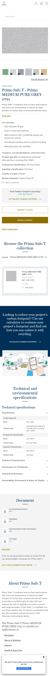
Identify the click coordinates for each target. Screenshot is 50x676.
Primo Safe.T (10, 17)
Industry (8, 645)
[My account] (35, 3)
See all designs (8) (39, 79)
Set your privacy (24, 668)
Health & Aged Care (13, 650)
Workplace (9, 635)
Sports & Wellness (12, 640)
